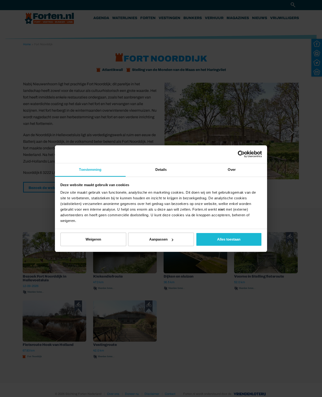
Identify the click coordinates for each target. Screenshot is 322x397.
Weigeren (93, 239)
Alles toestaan (228, 239)
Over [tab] (232, 170)
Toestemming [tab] (90, 170)
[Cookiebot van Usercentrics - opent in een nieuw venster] (241, 154)
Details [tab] (161, 170)
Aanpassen (158, 239)
